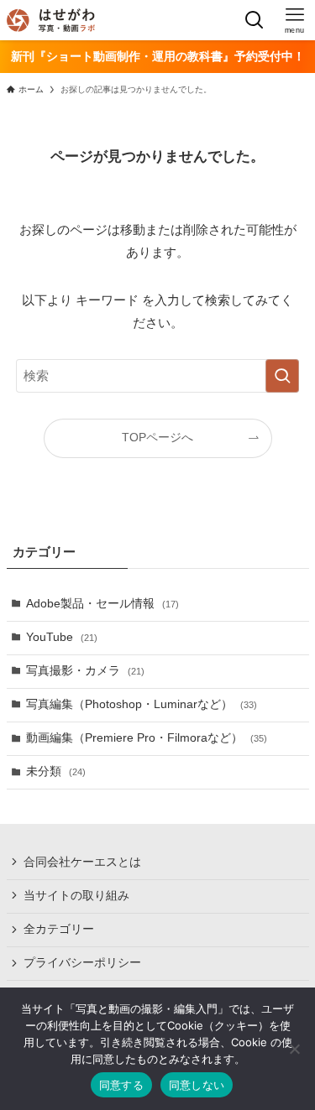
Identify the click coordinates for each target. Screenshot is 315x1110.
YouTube (61, 637)
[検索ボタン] (254, 20)
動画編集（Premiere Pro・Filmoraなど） (146, 738)
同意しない (196, 1085)
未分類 (56, 771)
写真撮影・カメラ (85, 670)
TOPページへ (157, 437)
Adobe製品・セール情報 (102, 603)
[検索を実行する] (282, 376)
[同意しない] (294, 1048)
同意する (121, 1085)
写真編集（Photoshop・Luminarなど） (141, 704)
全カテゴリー (59, 929)
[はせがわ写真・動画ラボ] (51, 20)
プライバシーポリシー (82, 962)
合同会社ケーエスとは (82, 862)
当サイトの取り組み (76, 895)
